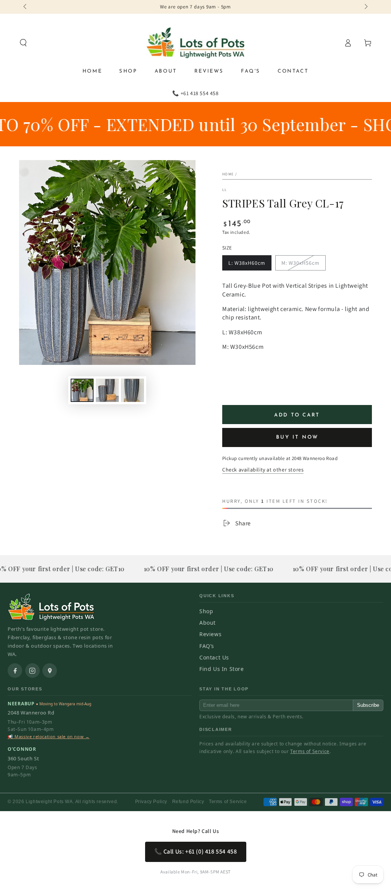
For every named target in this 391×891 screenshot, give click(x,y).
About (207, 622)
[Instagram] (32, 670)
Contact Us (214, 657)
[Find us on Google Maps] (49, 670)
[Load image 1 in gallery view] (82, 390)
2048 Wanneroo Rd (31, 712)
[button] (23, 42)
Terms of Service (310, 751)
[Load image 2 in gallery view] (107, 390)
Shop (206, 611)
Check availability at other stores (263, 469)
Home (228, 174)
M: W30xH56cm (300, 262)
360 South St (23, 758)
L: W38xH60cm (246, 262)
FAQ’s (206, 646)
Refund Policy (188, 801)
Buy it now (297, 437)
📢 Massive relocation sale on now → (48, 736)
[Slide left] (25, 7)
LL (224, 189)
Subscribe (368, 705)
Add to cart (297, 415)
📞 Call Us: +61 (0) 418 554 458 (195, 851)
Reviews (210, 634)
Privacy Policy (151, 801)
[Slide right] (365, 7)
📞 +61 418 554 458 (195, 93)
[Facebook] (15, 670)
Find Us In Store (221, 668)
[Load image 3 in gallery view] (132, 390)
